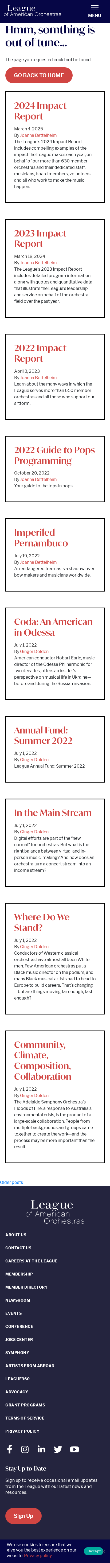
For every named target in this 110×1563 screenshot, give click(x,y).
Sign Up (23, 1516)
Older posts (11, 1182)
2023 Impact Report (40, 238)
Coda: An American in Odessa (53, 627)
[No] (103, 1551)
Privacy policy (38, 1555)
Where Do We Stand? (42, 922)
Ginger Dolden (34, 651)
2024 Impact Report (40, 111)
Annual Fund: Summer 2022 (43, 735)
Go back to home (39, 75)
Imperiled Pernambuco (41, 538)
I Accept (94, 1551)
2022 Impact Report (40, 353)
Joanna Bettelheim (38, 135)
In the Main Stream (53, 812)
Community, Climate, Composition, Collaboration (42, 1060)
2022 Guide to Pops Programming (54, 455)
